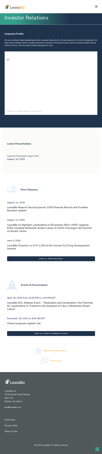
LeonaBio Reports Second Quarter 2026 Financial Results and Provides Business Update (47, 209)
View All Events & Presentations (51, 333)
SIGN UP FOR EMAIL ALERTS (54, 351)
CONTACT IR (55, 361)
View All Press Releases (51, 259)
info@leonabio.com (12, 407)
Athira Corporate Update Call (24, 323)
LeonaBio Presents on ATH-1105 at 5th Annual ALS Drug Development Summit (48, 247)
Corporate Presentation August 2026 (23, 156)
